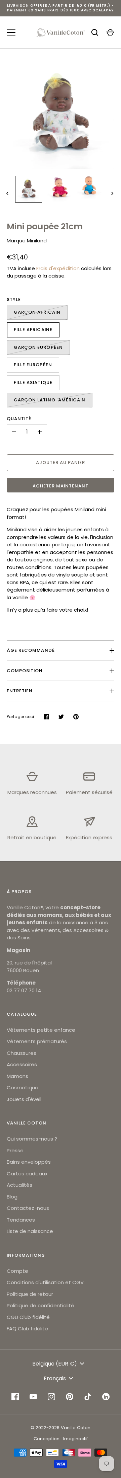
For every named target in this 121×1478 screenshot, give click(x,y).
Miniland (37, 240)
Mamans (17, 1076)
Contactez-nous (28, 1208)
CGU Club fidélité (28, 1317)
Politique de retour (30, 1294)
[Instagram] (51, 1396)
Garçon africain (37, 312)
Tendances (21, 1219)
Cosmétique (22, 1087)
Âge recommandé (31, 650)
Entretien (20, 691)
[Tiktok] (87, 1396)
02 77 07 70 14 (24, 990)
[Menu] (11, 32)
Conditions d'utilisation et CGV (45, 1282)
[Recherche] (94, 32)
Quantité (19, 418)
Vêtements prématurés (37, 1041)
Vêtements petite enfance (41, 1029)
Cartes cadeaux (27, 1173)
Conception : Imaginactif (61, 1438)
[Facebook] (15, 1396)
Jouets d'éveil (24, 1099)
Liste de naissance (30, 1231)
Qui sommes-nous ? (32, 1138)
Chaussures (21, 1053)
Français (55, 1378)
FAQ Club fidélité (27, 1328)
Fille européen (33, 365)
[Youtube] (33, 1396)
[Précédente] (8, 193)
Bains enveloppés (29, 1161)
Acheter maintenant (61, 486)
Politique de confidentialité (40, 1305)
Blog (12, 1196)
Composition (25, 671)
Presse (15, 1150)
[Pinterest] (69, 1396)
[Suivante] (113, 193)
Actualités (19, 1184)
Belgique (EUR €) (54, 1364)
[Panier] (110, 32)
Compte (17, 1270)
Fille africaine (33, 329)
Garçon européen (38, 347)
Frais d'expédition (58, 268)
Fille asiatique (33, 382)
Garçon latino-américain (49, 400)
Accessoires (22, 1064)
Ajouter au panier (60, 462)
